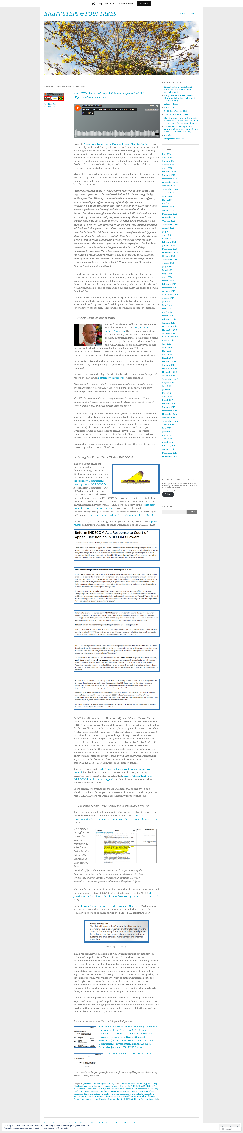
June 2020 (167, 270)
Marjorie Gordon (88, 1096)
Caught (167, 135)
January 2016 (168, 449)
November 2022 (170, 182)
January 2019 (168, 323)
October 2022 (168, 186)
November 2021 (169, 217)
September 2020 (170, 259)
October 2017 (168, 376)
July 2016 (166, 428)
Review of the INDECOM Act (120, 1099)
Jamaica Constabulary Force (103, 1091)
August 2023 (168, 165)
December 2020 (169, 249)
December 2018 (169, 326)
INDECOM (137, 1086)
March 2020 (168, 281)
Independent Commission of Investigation (92, 1089)
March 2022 (168, 207)
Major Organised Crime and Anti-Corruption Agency (114, 1095)
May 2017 (166, 393)
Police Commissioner (83, 1099)
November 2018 (169, 330)
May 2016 (166, 435)
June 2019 (167, 305)
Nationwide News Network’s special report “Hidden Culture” (117, 144)
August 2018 (168, 340)
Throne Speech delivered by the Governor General (109, 906)
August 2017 (168, 382)
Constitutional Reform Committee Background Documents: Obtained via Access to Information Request (181, 120)
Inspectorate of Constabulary (124, 1089)
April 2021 (167, 235)
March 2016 (167, 442)
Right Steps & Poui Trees (80, 14)
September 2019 (170, 295)
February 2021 (169, 242)
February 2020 (169, 284)
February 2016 (169, 446)
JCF (138, 1091)
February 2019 (169, 319)
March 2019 (167, 316)
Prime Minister (100, 1099)
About (193, 13)
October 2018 (168, 333)
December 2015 (169, 453)
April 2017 (167, 397)
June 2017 (166, 390)
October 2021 (168, 221)
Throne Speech (141, 1099)
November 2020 (170, 252)
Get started (144, 3)
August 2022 (168, 193)
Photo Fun (169, 107)
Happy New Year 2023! (175, 139)
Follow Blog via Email (178, 479)
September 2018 (170, 337)
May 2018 (166, 351)
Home (182, 13)
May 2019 (166, 309)
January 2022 (168, 210)
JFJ (141, 1091)
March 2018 (167, 358)
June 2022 (167, 196)
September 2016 (170, 421)
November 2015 (169, 456)
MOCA (117, 1096)
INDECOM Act (150, 1086)
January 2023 (168, 175)
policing (110, 1084)
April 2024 (167, 158)
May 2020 (167, 274)
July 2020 (167, 267)
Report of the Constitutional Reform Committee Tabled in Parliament (178, 89)
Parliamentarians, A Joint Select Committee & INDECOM (121, 515)
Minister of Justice (105, 1096)
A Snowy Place (171, 104)
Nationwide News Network (132, 1096)
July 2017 (166, 386)
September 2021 (170, 224)
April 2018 (167, 354)
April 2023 (167, 168)
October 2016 (168, 418)
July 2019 (166, 302)
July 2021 (166, 231)
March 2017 (167, 400)
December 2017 (169, 369)
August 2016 (168, 425)
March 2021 (167, 238)
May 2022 (167, 200)
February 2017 (169, 404)
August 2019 (168, 298)
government (104, 1086)
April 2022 (167, 203)
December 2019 (169, 288)
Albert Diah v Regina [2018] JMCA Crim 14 (129, 1053)
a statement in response (111, 377)
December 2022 (169, 179)
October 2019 (168, 291)
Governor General (119, 1086)
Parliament (150, 1096)
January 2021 (168, 246)
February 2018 (169, 361)
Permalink (153, 1099)
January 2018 (168, 365)
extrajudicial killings (89, 1086)
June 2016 (167, 432)
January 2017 (168, 407)
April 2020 (167, 277)
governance (88, 1084)
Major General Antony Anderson (98, 1094)
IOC (81, 1091)
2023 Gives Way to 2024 (175, 111)
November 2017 (169, 372)
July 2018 (166, 344)
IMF (130, 1086)
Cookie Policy (63, 1128)
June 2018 (167, 347)
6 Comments (49, 107)
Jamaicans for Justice (126, 1091)
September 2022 (170, 189)
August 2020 (168, 263)
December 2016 (169, 411)
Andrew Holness (127, 1084)
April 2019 (167, 312)
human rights (100, 1084)
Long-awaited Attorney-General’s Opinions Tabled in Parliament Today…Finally (180, 98)
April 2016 (167, 439)
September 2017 (169, 379)
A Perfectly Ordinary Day (176, 115)
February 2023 (169, 172)
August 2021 (168, 228)
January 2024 (168, 161)
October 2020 (168, 256)
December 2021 (169, 214)
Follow (168, 494)
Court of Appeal (143, 1084)
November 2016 (169, 414)
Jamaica (87, 1091)
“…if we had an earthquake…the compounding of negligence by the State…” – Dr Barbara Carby (181, 129)
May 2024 (166, 154)
